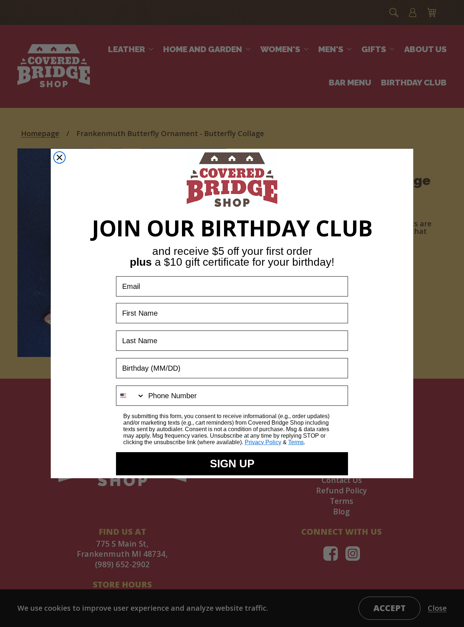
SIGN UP (232, 464)
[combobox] (130, 395)
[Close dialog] (59, 157)
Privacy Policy (263, 442)
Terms (296, 442)
